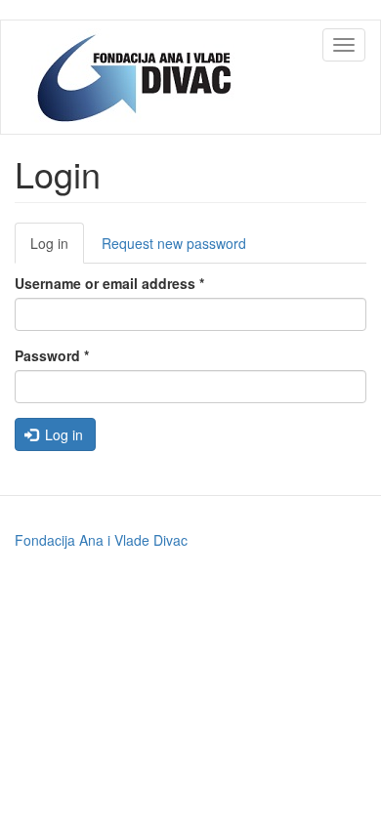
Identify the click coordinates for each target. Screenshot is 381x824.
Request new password (174, 243)
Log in (57, 248)
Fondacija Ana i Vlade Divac (101, 540)
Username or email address (109, 283)
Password (52, 355)
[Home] (138, 77)
